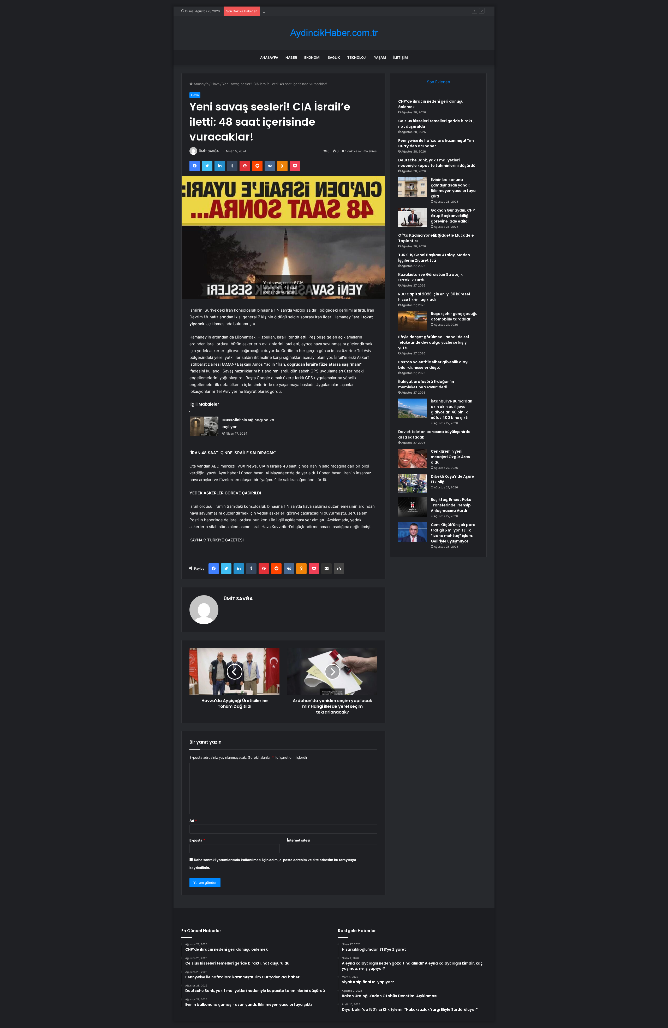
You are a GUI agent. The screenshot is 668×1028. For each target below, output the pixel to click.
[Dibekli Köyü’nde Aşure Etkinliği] (412, 483)
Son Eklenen (438, 81)
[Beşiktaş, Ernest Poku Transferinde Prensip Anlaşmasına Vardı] (412, 507)
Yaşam (380, 57)
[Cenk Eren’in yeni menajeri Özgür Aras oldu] (412, 458)
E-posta (197, 840)
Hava (215, 84)
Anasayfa (269, 57)
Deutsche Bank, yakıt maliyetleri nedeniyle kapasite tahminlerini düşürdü (436, 162)
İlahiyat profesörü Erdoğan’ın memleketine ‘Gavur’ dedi (426, 384)
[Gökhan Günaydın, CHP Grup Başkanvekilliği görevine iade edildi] (412, 217)
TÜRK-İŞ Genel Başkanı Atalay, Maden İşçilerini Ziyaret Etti (434, 257)
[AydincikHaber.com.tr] (334, 32)
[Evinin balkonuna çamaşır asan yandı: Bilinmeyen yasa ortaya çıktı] (412, 187)
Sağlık (334, 57)
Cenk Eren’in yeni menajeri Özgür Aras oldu (450, 457)
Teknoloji (357, 57)
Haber (291, 57)
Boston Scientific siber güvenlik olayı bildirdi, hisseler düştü (433, 364)
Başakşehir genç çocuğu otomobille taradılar (454, 316)
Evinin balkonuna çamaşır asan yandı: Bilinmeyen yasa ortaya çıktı (453, 188)
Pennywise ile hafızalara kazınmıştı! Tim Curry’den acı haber (311, 11)
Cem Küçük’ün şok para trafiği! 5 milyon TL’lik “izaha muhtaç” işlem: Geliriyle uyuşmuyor (453, 533)
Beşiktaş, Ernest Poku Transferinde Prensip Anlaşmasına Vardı (451, 505)
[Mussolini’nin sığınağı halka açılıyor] (204, 426)
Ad (193, 821)
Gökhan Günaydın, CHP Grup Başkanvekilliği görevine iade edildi (453, 216)
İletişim (400, 57)
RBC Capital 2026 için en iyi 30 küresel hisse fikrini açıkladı (434, 296)
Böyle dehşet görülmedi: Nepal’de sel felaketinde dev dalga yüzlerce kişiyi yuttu (433, 342)
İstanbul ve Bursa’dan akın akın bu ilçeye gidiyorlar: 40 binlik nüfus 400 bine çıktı (451, 409)
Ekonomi (312, 57)
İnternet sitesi (298, 840)
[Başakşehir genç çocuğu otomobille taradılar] (412, 321)
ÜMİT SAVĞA (209, 151)
